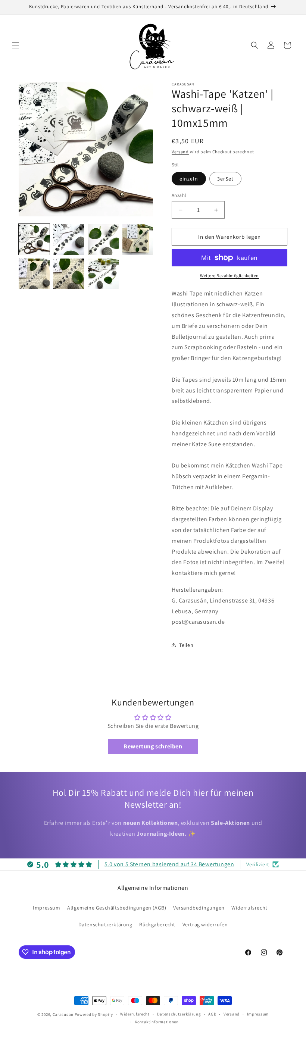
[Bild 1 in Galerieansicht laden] (34, 239)
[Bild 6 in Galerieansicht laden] (68, 274)
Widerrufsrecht (249, 907)
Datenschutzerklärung (105, 924)
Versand (180, 151)
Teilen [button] (186, 645)
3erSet (225, 178)
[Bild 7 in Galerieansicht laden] (103, 274)
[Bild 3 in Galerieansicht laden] (103, 239)
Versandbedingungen (199, 907)
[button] (15, 45)
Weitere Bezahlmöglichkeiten (229, 275)
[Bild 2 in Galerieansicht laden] (68, 239)
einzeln (188, 178)
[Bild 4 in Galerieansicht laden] (137, 239)
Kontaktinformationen (157, 1021)
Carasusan (63, 1014)
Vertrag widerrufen (205, 924)
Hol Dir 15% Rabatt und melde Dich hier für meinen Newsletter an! (153, 798)
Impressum (46, 907)
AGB (212, 1014)
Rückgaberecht (157, 924)
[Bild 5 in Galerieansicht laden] (34, 274)
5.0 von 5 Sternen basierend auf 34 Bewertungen (169, 864)
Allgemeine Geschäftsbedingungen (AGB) (116, 907)
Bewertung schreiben (153, 746)
